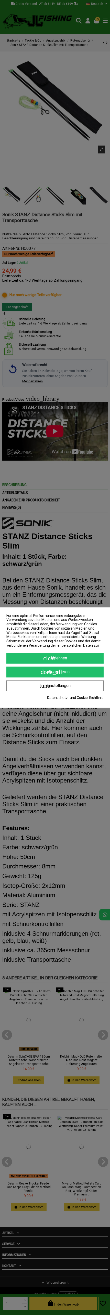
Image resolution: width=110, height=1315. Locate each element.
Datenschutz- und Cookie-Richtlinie (75, 698)
